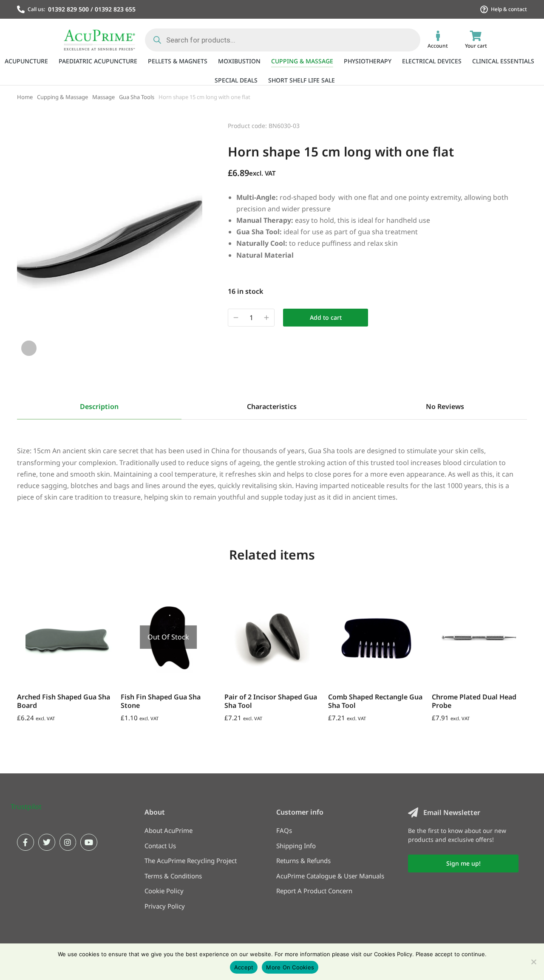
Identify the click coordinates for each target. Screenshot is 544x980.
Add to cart (326, 317)
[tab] (99, 407)
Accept (244, 967)
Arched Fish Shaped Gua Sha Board (63, 701)
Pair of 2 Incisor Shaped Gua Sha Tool (270, 701)
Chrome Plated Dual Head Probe (474, 701)
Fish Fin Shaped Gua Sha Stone (161, 701)
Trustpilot (26, 806)
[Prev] (497, 124)
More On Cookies (290, 967)
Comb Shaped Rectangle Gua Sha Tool (375, 701)
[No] (533, 961)
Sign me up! (463, 863)
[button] (19, 637)
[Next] (519, 124)
